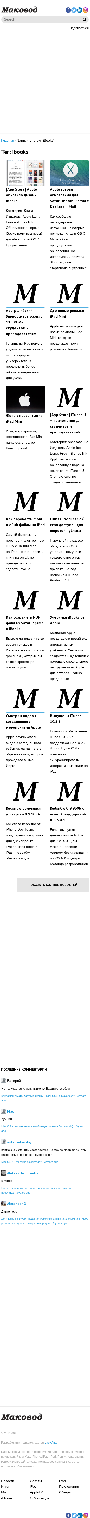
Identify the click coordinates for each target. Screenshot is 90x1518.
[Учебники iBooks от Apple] (69, 601)
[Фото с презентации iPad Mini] (25, 399)
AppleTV (36, 1492)
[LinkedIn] (79, 10)
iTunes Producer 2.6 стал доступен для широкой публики (67, 525)
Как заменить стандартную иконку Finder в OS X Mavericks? (38, 1095)
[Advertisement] (45, 81)
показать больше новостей (53, 885)
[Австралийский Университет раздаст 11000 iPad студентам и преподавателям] (25, 295)
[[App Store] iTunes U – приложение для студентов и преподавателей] (69, 399)
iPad (62, 1481)
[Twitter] (74, 10)
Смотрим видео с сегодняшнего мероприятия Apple (23, 721)
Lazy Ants (51, 1442)
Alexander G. (16, 1203)
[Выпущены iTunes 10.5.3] (69, 700)
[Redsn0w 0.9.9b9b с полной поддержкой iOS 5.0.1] (69, 792)
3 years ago (51, 1161)
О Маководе (39, 1498)
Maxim (12, 1111)
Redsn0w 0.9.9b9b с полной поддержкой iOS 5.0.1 (68, 814)
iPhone (6, 1498)
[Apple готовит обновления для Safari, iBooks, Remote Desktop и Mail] (69, 173)
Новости (7, 1481)
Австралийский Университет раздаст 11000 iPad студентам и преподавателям (25, 322)
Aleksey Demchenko (22, 1173)
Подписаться (79, 28)
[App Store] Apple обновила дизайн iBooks (21, 195)
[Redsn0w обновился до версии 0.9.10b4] (25, 792)
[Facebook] (68, 10)
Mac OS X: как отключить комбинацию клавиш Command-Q (37, 1126)
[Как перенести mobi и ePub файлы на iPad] (25, 503)
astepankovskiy (19, 1142)
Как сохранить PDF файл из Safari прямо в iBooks (24, 623)
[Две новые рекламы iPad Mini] (69, 295)
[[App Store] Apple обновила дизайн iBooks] (25, 173)
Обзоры (65, 1492)
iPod (33, 1486)
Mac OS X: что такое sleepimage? (21, 1161)
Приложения (69, 1486)
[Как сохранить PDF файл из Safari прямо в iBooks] (25, 601)
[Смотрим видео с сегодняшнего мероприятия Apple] (25, 700)
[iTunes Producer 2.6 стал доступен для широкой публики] (69, 503)
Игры (5, 1486)
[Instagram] (85, 10)
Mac (4, 1492)
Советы (36, 1481)
